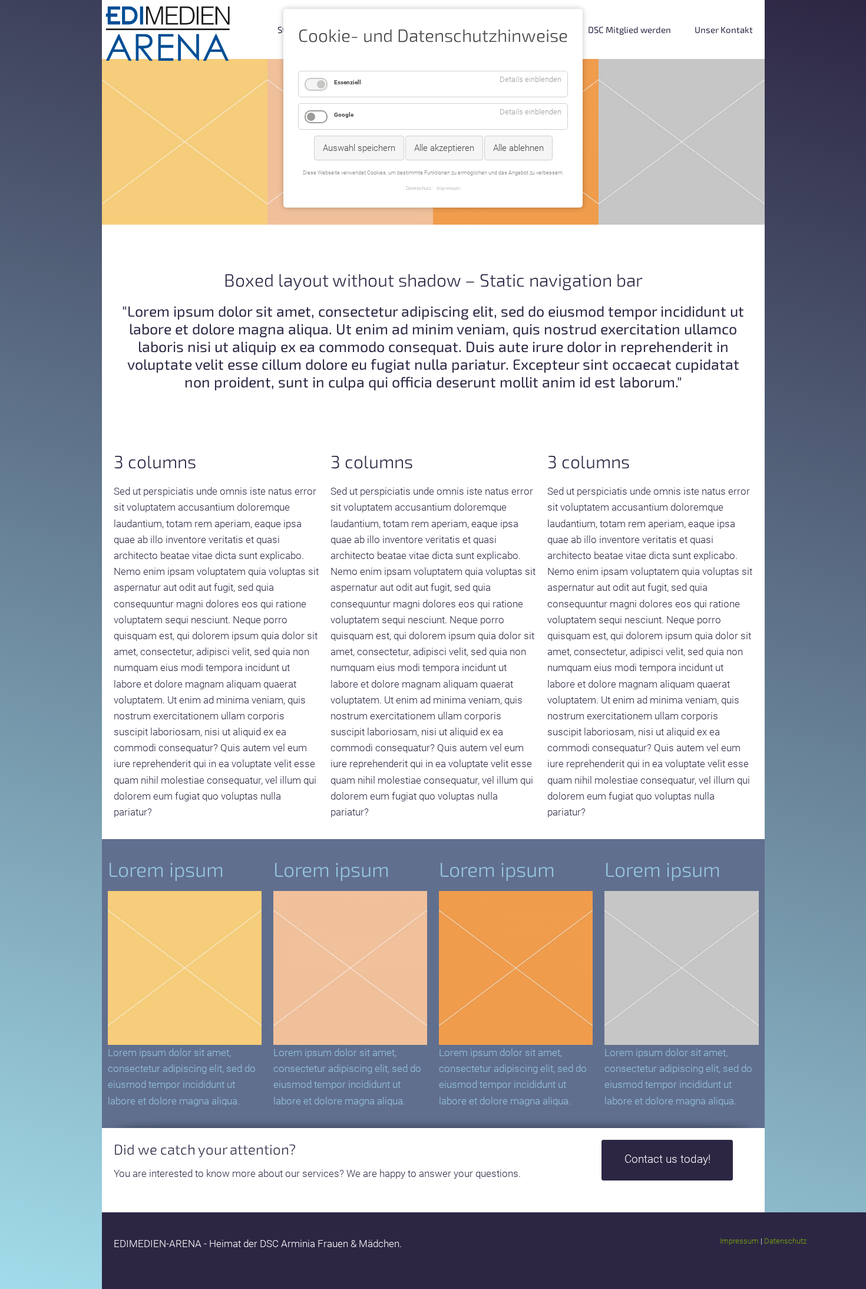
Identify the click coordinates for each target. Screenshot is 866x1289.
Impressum (739, 1241)
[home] (168, 32)
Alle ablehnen (518, 148)
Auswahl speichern (359, 148)
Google (343, 114)
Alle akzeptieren (444, 148)
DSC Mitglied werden (629, 29)
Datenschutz (785, 1241)
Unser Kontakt (724, 29)
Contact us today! (667, 1159)
